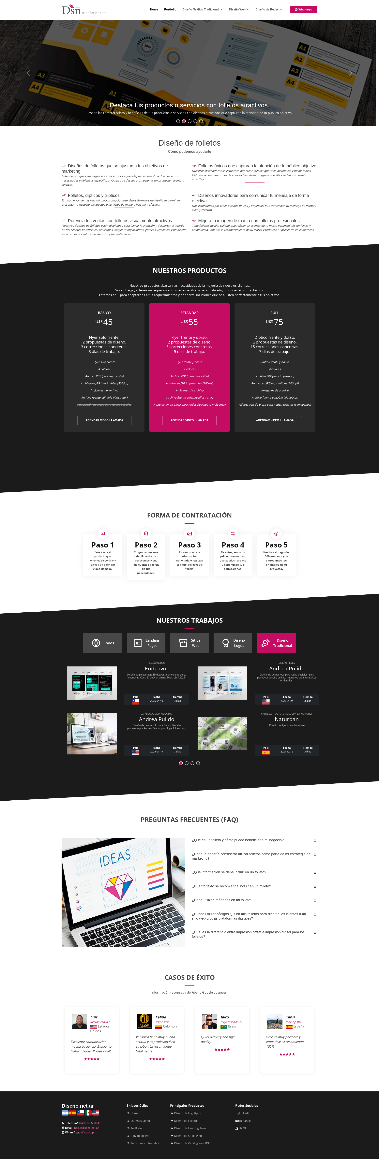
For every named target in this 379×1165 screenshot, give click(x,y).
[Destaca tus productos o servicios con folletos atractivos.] (184, 121)
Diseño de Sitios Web (188, 1135)
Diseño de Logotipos (187, 1113)
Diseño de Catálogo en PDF (191, 1143)
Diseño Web (237, 9)
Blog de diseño (140, 1135)
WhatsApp (305, 9)
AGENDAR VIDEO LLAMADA (104, 420)
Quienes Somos (141, 1120)
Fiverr (242, 1128)
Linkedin (244, 1113)
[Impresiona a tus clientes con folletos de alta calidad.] (195, 121)
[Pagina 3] (198, 763)
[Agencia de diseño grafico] (84, 9)
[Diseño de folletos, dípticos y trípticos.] (178, 121)
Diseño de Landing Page (190, 1128)
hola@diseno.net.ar (86, 1127)
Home (154, 9)
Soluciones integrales (145, 1143)
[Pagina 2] (192, 763)
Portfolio (170, 9)
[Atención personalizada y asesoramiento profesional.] (201, 121)
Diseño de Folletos (186, 1120)
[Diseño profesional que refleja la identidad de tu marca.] (189, 121)
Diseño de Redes (267, 9)
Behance (245, 1120)
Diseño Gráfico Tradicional (201, 9)
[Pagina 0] (181, 763)
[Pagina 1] (187, 763)
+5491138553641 (90, 1123)
